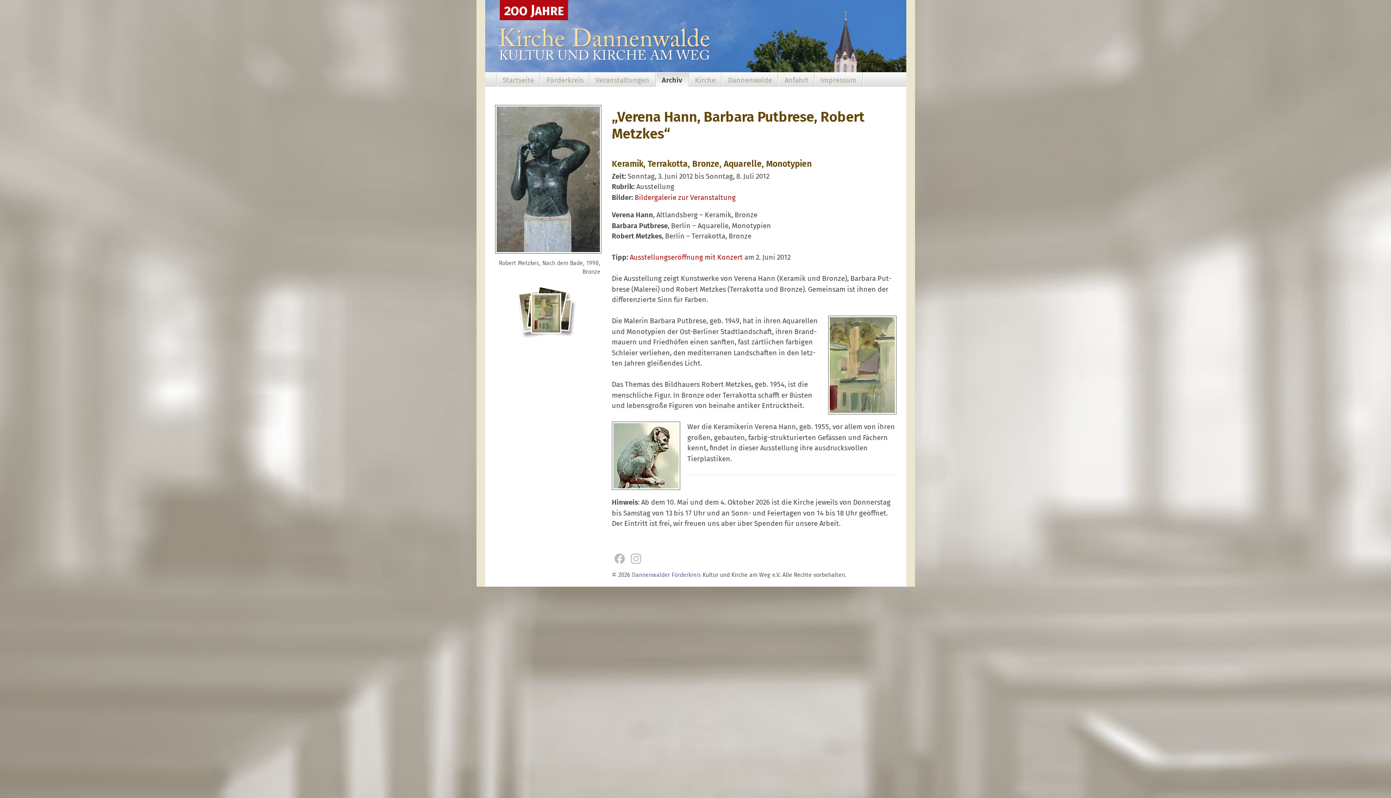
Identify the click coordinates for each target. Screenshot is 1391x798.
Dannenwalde (750, 80)
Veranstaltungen (622, 80)
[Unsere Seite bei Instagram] (636, 559)
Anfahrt (797, 80)
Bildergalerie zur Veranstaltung (685, 197)
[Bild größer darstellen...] (548, 254)
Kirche (705, 80)
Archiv (672, 80)
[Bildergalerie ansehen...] (547, 320)
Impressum (838, 80)
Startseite (518, 80)
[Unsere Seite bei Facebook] (620, 559)
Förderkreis (565, 80)
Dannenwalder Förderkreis (666, 575)
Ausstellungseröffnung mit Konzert (686, 257)
